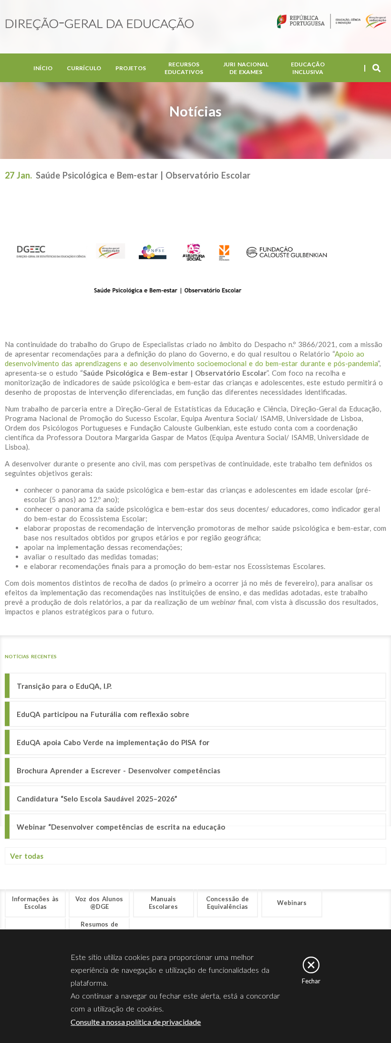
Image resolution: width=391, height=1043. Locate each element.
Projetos (130, 68)
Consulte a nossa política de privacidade (136, 1021)
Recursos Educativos (184, 68)
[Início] (100, 24)
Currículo (84, 68)
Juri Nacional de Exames (245, 68)
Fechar (311, 981)
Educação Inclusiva (308, 68)
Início (42, 68)
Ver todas (26, 856)
